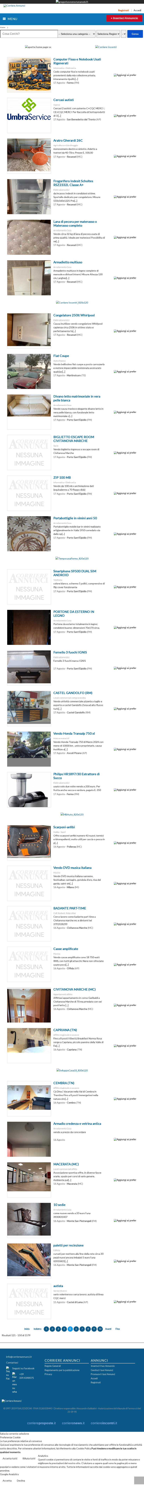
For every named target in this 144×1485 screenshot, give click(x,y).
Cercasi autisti (63, 100)
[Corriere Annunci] (14, 5)
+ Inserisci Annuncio (124, 18)
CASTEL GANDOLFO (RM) (72, 693)
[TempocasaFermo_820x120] (72, 558)
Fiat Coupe (61, 356)
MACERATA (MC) (66, 1164)
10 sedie (59, 1205)
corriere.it (41, 1423)
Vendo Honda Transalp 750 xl (74, 733)
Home (2, 27)
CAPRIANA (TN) (65, 1030)
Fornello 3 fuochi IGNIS (70, 652)
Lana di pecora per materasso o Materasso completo (75, 223)
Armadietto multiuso (67, 262)
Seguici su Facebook (23, 1368)
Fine (118, 1329)
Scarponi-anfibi (64, 827)
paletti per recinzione (68, 1245)
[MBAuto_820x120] (72, 814)
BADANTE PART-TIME (69, 908)
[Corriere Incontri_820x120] (72, 302)
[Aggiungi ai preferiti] (125, 75)
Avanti (108, 1329)
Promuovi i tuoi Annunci (103, 1374)
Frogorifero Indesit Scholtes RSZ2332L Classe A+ (73, 183)
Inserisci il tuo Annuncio (103, 1365)
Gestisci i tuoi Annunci (102, 1370)
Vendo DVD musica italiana (72, 867)
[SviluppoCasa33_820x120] (72, 1070)
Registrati (123, 10)
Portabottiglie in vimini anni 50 (75, 518)
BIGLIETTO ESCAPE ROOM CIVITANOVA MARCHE (73, 439)
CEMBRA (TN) (63, 1083)
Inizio (27, 1329)
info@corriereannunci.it (19, 1356)
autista (58, 1286)
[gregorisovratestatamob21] (72, 1)
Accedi (137, 10)
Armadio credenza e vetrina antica (77, 1123)
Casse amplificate (65, 949)
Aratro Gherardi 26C (68, 140)
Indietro (37, 1329)
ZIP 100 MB (62, 477)
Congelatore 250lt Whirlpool (74, 315)
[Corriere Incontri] (106, 46)
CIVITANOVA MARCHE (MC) (74, 989)
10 (100, 1329)
